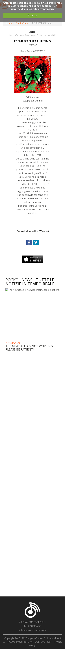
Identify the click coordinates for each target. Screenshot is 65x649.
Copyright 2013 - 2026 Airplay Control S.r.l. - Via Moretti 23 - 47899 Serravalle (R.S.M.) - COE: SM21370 (32, 639)
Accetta (32, 15)
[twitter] (36, 245)
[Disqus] (32, 449)
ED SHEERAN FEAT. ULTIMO (32, 41)
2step (32, 31)
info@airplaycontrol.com (32, 630)
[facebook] (29, 245)
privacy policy (46, 9)
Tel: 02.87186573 (32, 626)
